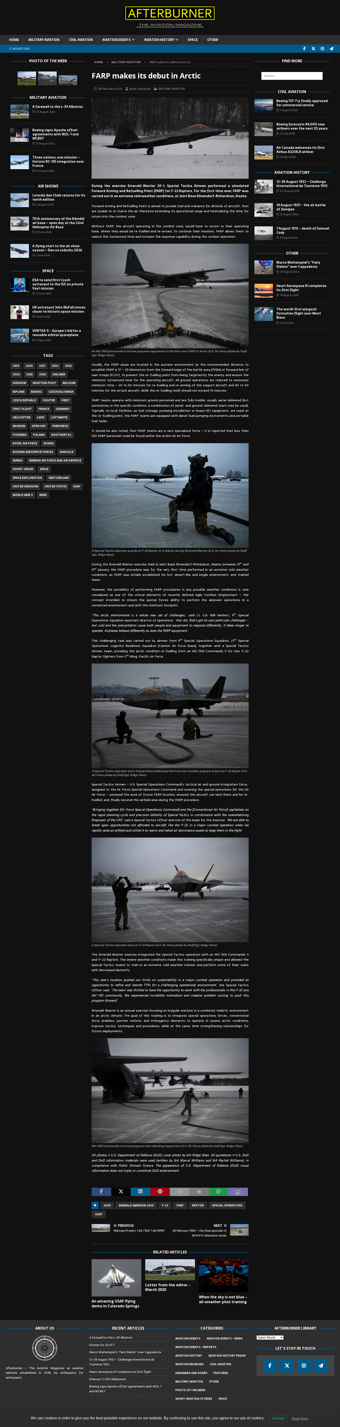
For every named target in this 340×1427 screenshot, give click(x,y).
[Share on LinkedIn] (140, 1192)
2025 (29, 374)
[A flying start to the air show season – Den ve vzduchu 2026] (19, 251)
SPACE (193, 39)
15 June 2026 (43, 293)
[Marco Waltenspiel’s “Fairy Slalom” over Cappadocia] (263, 267)
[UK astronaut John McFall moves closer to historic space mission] (19, 312)
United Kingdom (25, 486)
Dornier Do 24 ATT (102, 1345)
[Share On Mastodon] (238, 1192)
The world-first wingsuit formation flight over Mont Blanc (298, 313)
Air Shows (48, 186)
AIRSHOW (19, 383)
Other (292, 253)
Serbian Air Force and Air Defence (55, 460)
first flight (22, 409)
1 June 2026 (43, 255)
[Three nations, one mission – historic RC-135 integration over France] (19, 162)
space (44, 469)
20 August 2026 (289, 191)
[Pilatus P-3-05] (47, 78)
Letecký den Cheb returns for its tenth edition (58, 197)
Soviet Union (23, 469)
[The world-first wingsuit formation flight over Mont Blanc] (263, 314)
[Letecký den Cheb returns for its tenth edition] (19, 200)
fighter (49, 400)
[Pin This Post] (160, 1192)
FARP (180, 1205)
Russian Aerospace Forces (33, 452)
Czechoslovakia (61, 391)
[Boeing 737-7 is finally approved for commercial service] (263, 106)
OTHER (212, 39)
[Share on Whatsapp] (218, 1192)
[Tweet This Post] (121, 1192)
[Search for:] (292, 76)
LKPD (40, 417)
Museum (19, 426)
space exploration (27, 478)
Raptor (198, 1205)
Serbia (17, 460)
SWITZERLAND (59, 478)
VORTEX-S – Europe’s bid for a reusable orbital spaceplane (56, 332)
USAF (98, 1214)
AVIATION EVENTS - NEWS (224, 1338)
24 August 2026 (289, 272)
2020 (107, 1205)
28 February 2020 (110, 88)
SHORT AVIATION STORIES (193, 1398)
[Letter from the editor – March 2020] (170, 1269)
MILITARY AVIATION (43, 39)
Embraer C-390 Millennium (107, 1379)
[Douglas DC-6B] (68, 80)
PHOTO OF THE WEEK (190, 1390)
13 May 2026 (43, 340)
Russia (49, 443)
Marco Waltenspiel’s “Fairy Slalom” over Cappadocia (298, 264)
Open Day (39, 426)
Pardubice (60, 426)
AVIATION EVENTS (116, 39)
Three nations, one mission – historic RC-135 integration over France (58, 161)
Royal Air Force (25, 443)
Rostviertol (61, 435)
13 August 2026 (289, 214)
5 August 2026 (288, 110)
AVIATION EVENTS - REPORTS (195, 1347)
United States (56, 486)
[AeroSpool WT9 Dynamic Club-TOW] (27, 78)
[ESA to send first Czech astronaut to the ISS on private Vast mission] (19, 285)
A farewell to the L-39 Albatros (57, 106)
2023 (68, 366)
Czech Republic (24, 400)
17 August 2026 (45, 143)
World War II (23, 495)
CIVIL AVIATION (81, 39)
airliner (59, 374)
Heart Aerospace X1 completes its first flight (301, 288)
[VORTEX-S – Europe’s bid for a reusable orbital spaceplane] (19, 336)
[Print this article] (199, 1192)
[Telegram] (332, 49)
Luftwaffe (59, 417)
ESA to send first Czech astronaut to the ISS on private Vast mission (57, 284)
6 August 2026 (288, 238)
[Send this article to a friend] (179, 1192)
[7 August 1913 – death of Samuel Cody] (263, 233)
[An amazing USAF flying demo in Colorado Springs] (116, 1277)
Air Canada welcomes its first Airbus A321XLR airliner (300, 149)
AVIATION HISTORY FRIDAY (227, 1355)
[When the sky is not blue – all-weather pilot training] (224, 1275)
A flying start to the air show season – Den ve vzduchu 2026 (57, 248)
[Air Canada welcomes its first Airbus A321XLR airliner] (263, 152)
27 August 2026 (45, 112)
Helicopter (22, 417)
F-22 (165, 1205)
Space (48, 270)
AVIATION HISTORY (159, 39)
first (66, 400)
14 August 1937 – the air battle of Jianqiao (301, 207)
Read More (300, 1418)
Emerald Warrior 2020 (136, 1205)
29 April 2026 (288, 157)
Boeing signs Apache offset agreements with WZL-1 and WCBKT (55, 134)
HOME (14, 39)
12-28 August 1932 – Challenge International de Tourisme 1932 (302, 183)
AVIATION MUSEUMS (189, 1364)
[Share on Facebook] (101, 1192)
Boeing (36, 391)
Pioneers (20, 435)
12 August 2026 (45, 171)
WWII (43, 495)
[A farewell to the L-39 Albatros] (19, 111)
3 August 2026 (44, 205)
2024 (16, 374)
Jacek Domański (140, 88)
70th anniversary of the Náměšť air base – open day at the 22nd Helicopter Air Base (58, 223)
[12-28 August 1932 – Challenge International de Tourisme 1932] (263, 186)
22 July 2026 (287, 133)
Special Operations (227, 1205)
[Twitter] (313, 49)
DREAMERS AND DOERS (191, 1373)
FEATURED (220, 1373)
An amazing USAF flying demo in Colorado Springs (115, 1304)
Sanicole (67, 452)
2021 (42, 366)
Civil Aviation (292, 91)
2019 (16, 366)
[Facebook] (304, 49)
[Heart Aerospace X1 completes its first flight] (263, 291)
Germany (63, 409)
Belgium (69, 383)
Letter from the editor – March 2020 (168, 1287)
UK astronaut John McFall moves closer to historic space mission (59, 309)
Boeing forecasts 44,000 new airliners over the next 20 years (302, 126)
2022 (55, 366)
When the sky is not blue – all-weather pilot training (223, 1299)
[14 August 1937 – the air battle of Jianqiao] (263, 210)
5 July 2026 (286, 323)
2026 (42, 374)
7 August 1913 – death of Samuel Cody (302, 230)
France (43, 409)
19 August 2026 (289, 295)
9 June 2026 (43, 317)
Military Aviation (48, 97)
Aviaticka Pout (44, 383)
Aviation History (292, 172)
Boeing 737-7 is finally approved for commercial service (302, 103)
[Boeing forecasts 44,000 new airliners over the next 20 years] (263, 129)
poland (39, 435)
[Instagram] (322, 49)
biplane (19, 391)
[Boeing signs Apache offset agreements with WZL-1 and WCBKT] (19, 135)
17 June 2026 (43, 232)
